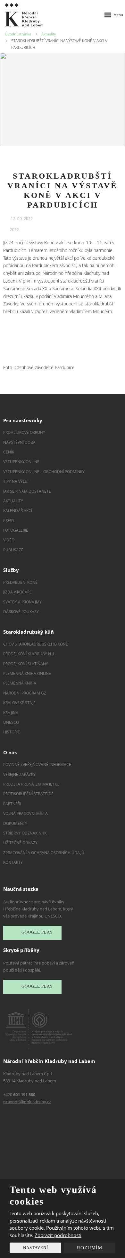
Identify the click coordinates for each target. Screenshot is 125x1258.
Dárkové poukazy (21, 611)
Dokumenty (15, 823)
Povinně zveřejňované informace (37, 764)
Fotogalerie (15, 530)
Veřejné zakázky (19, 774)
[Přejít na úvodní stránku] (24, 14)
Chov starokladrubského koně (35, 644)
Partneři (12, 803)
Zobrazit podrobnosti (58, 1235)
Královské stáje (19, 702)
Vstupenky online (21, 461)
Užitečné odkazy (20, 842)
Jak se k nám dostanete (27, 491)
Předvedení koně (20, 582)
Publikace (13, 550)
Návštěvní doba (19, 442)
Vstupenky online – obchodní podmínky (44, 471)
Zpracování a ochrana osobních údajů (43, 852)
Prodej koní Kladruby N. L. (29, 654)
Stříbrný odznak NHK (24, 833)
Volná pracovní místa (25, 813)
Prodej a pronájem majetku (31, 784)
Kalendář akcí (17, 510)
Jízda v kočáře (17, 592)
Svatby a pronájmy (22, 602)
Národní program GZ (24, 693)
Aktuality (13, 501)
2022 (14, 229)
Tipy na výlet (16, 481)
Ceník (8, 452)
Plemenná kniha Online (27, 673)
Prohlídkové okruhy (24, 432)
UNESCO (11, 722)
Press (8, 520)
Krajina (10, 712)
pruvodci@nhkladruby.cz (27, 1101)
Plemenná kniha (19, 683)
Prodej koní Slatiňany (25, 663)
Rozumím (89, 1247)
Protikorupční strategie (28, 794)
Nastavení (35, 1247)
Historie (11, 732)
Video (8, 540)
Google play (37, 932)
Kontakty (13, 862)
